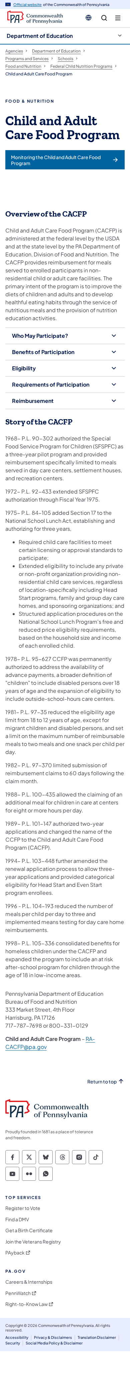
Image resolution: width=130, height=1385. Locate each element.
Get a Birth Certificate (29, 1230)
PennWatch (18, 1293)
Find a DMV (17, 1219)
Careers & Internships (28, 1282)
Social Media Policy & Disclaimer (54, 1343)
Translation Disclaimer (97, 1337)
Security (12, 1343)
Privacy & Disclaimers (53, 1337)
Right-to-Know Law (26, 1304)
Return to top (102, 1081)
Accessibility (16, 1337)
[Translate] (88, 17)
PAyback (15, 1252)
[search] (104, 18)
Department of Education (40, 36)
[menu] (118, 18)
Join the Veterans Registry (33, 1242)
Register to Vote (22, 1208)
